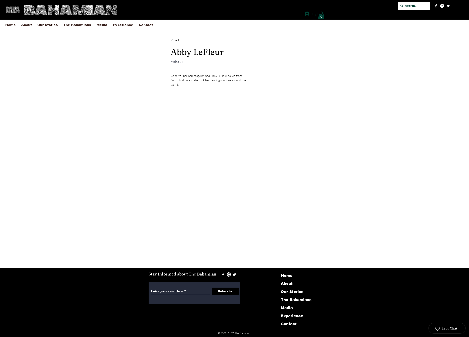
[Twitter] (448, 6)
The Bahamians (296, 300)
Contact (289, 324)
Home (286, 275)
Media (287, 308)
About (287, 284)
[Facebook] (436, 6)
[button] (321, 15)
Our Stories (292, 292)
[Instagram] (442, 6)
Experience (292, 316)
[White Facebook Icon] (223, 274)
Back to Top (6, 321)
